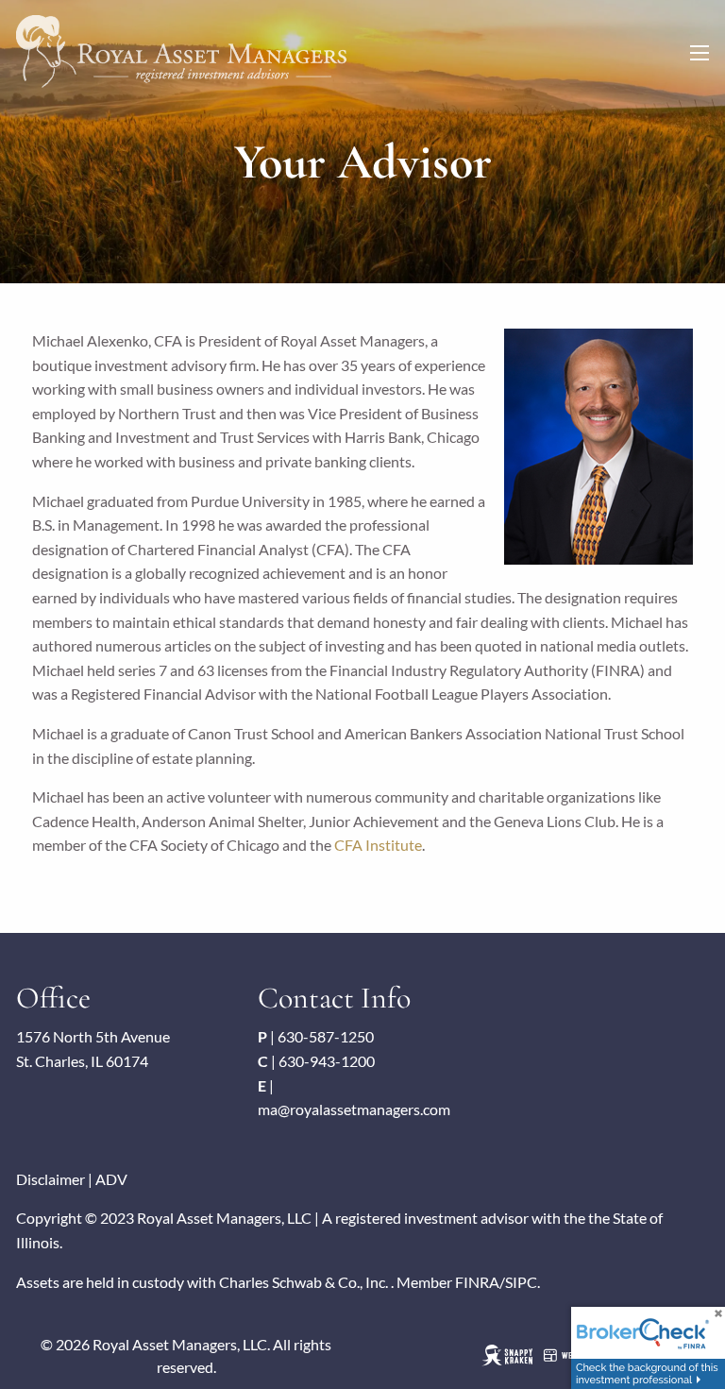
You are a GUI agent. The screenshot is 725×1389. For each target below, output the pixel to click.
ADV (111, 1179)
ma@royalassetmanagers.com (354, 1109)
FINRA (477, 1282)
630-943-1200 (326, 1061)
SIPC (521, 1282)
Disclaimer (50, 1179)
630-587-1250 (326, 1036)
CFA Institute (378, 845)
